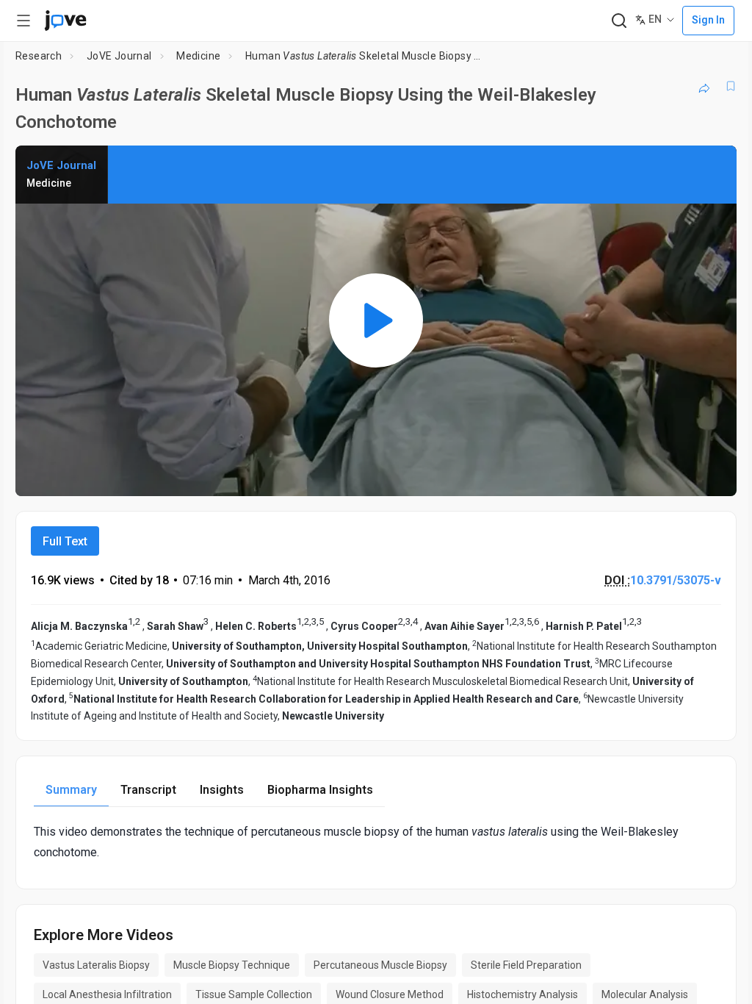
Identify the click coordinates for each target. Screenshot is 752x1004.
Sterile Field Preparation (526, 965)
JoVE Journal (119, 56)
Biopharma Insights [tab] (320, 790)
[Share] (704, 86)
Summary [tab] (71, 790)
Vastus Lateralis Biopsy (96, 965)
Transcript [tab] (148, 790)
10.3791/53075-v (675, 580)
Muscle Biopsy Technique (231, 965)
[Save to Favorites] (731, 86)
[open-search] (618, 21)
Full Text (65, 541)
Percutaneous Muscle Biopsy (380, 965)
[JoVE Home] (65, 20)
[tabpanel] (376, 841)
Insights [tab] (222, 790)
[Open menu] (23, 20)
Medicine (198, 56)
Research (38, 56)
